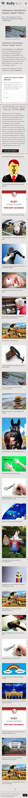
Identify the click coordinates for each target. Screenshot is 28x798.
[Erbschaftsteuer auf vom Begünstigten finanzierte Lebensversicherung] (14, 772)
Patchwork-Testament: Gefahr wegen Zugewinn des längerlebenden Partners (13, 732)
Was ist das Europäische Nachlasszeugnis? (12, 521)
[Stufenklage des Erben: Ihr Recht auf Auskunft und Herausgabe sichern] (14, 574)
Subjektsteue (20, 49)
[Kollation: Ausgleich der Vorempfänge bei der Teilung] (14, 401)
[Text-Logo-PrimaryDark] (10, 3)
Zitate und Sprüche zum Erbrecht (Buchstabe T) (13, 451)
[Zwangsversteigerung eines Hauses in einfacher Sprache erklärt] (14, 354)
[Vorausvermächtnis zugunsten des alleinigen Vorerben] (14, 669)
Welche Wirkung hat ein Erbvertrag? (11, 473)
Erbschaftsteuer (8, 49)
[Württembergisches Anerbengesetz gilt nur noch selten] (14, 228)
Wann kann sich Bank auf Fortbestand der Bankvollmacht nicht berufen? (12, 758)
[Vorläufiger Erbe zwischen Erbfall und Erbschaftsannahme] (14, 542)
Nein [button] (13, 97)
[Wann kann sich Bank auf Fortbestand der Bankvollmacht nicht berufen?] (14, 747)
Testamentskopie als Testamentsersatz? (11, 658)
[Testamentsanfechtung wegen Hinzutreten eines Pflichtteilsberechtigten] (14, 254)
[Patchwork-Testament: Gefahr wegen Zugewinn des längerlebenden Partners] (14, 718)
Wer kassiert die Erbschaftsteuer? (10, 340)
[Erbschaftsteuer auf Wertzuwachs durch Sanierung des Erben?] (14, 599)
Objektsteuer (18, 70)
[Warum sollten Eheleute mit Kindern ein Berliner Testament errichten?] (14, 691)
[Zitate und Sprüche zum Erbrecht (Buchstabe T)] (14, 434)
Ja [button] (13, 93)
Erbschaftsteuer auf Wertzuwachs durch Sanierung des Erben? (11, 609)
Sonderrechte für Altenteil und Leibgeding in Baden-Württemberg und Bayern (13, 317)
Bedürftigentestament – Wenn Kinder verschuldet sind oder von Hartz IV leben (14, 498)
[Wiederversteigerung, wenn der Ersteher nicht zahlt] (14, 623)
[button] (20, 3)
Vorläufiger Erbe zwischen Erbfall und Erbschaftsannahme (11, 560)
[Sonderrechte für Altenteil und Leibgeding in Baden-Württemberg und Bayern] (14, 305)
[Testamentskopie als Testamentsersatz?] (14, 647)
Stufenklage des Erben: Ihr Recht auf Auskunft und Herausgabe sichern (13, 585)
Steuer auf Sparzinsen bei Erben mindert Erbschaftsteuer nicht (12, 388)
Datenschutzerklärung (10, 796)
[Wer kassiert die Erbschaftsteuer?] (14, 331)
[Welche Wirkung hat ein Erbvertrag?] (14, 464)
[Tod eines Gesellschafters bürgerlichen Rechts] (14, 201)
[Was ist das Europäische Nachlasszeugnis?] (14, 511)
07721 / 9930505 (19, 109)
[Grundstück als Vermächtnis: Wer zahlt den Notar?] (14, 280)
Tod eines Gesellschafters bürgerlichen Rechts (13, 215)
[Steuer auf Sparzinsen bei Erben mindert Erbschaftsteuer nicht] (14, 378)
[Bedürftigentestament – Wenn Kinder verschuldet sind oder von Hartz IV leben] (14, 486)
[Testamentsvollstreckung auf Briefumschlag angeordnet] (14, 171)
